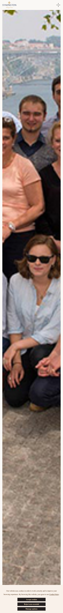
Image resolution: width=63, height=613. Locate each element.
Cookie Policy (54, 594)
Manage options (31, 609)
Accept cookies (31, 599)
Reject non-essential (31, 604)
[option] (31, 310)
